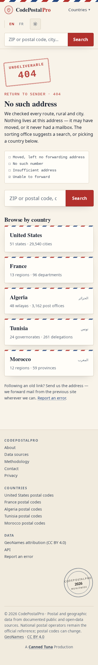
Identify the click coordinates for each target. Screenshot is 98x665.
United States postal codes (29, 495)
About (10, 447)
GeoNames (14, 636)
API (7, 549)
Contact (11, 468)
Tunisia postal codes (23, 516)
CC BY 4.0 (35, 636)
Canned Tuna (41, 646)
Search (80, 39)
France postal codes (22, 502)
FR (21, 23)
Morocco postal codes (24, 523)
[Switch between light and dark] (35, 24)
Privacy (10, 475)
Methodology (16, 461)
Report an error (52, 398)
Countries (77, 9)
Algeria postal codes (23, 509)
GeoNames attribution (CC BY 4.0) (35, 542)
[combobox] (36, 39)
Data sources (16, 454)
